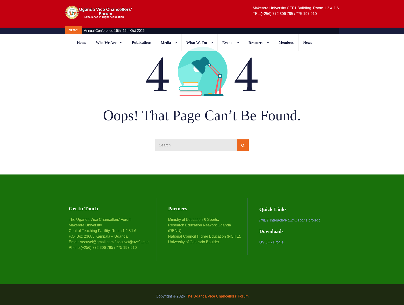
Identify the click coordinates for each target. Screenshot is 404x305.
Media (166, 43)
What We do (196, 43)
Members (286, 42)
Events (227, 43)
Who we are (106, 43)
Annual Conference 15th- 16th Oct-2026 (114, 30)
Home (81, 42)
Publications (141, 42)
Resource (256, 43)
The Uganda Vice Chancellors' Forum (217, 296)
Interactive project (289, 220)
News (307, 42)
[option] (177, 31)
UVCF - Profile (271, 242)
